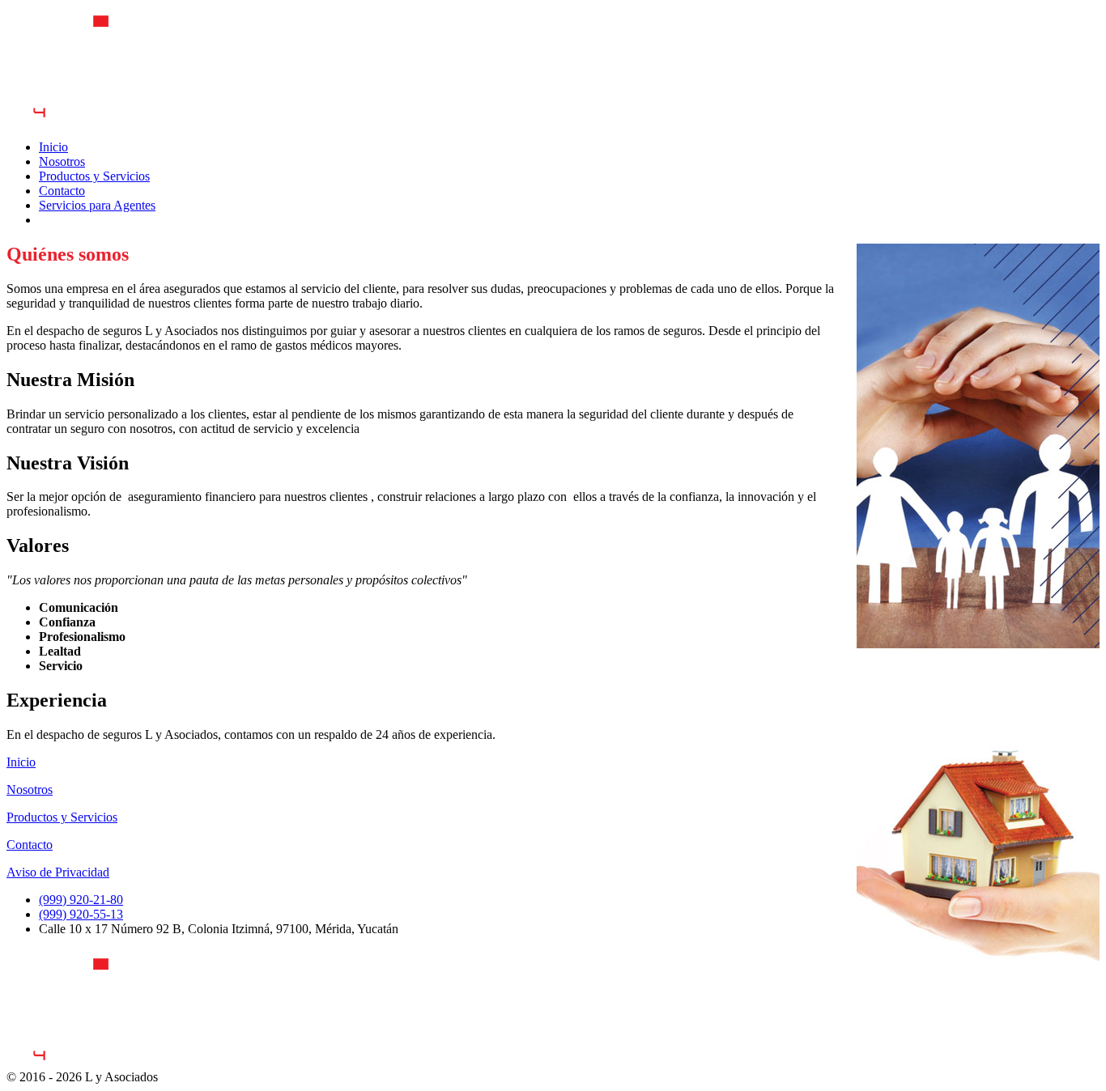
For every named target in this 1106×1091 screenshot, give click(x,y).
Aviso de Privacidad (57, 872)
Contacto (29, 844)
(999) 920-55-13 (81, 914)
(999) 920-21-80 (81, 899)
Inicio (21, 762)
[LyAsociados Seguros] (87, 1062)
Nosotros (29, 789)
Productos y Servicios (61, 817)
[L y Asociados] (87, 119)
